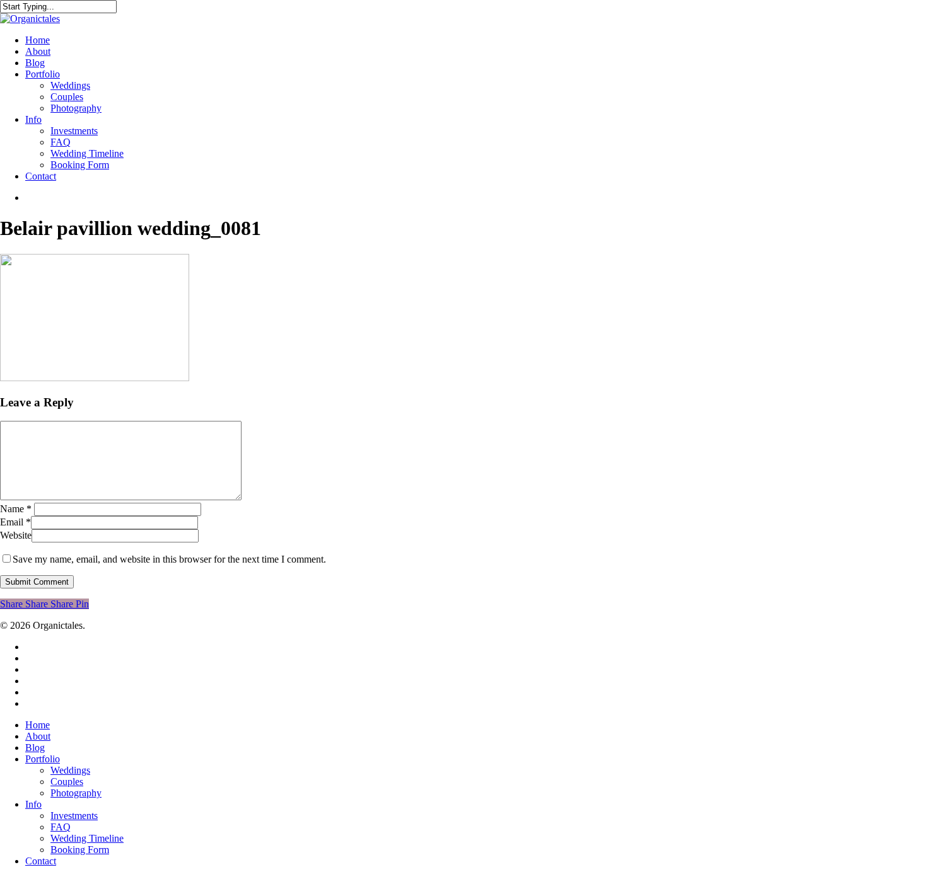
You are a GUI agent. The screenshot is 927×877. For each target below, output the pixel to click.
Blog (35, 747)
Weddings (70, 770)
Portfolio (42, 759)
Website (16, 535)
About (37, 736)
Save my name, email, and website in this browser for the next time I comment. (169, 559)
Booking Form (79, 849)
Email (15, 522)
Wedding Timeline (87, 838)
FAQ (60, 827)
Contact (40, 861)
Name (16, 508)
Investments (74, 815)
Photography (76, 793)
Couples (66, 781)
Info (33, 804)
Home (37, 724)
